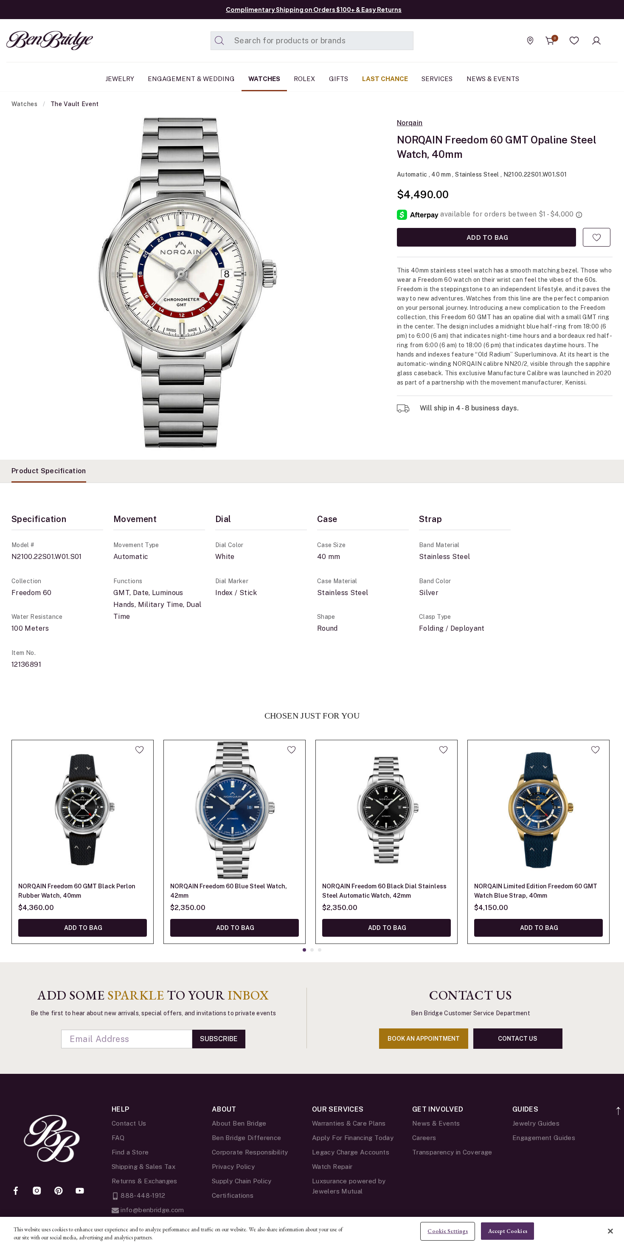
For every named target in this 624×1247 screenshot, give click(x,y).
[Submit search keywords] (219, 40)
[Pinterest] (58, 1191)
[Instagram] (37, 1191)
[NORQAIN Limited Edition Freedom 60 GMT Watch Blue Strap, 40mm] (538, 811)
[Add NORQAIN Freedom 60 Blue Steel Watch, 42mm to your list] (291, 749)
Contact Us (129, 1123)
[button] (574, 41)
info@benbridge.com (151, 1209)
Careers (424, 1137)
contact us (517, 1038)
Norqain (410, 123)
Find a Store (130, 1152)
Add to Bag (486, 237)
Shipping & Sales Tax (143, 1166)
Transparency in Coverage (452, 1152)
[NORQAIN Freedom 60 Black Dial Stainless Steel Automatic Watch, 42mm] (386, 811)
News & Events (436, 1123)
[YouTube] (80, 1191)
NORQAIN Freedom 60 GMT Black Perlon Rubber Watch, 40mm (76, 891)
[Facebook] (15, 1191)
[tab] (48, 471)
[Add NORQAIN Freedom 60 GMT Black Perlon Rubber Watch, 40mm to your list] (139, 749)
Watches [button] (264, 78)
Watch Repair (332, 1166)
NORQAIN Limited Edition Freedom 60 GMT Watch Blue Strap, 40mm (535, 891)
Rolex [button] (304, 78)
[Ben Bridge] (34, 40)
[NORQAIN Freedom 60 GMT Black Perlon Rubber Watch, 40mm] (82, 811)
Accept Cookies (507, 1231)
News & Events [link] (493, 78)
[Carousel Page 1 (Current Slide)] (304, 950)
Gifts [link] (338, 78)
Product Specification (48, 471)
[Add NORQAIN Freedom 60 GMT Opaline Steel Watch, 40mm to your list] (596, 237)
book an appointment (424, 1038)
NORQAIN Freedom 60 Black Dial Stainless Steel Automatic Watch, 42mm (384, 891)
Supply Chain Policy (242, 1181)
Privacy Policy (233, 1166)
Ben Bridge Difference (246, 1137)
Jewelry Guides (535, 1123)
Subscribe (219, 1039)
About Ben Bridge (239, 1123)
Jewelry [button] (119, 78)
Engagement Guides (543, 1137)
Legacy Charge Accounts (350, 1152)
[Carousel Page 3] (319, 950)
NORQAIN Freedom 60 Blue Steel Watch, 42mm (228, 891)
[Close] (610, 1231)
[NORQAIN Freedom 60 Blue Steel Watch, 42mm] (234, 811)
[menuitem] (119, 79)
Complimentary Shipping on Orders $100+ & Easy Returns (314, 9)
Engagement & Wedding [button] (191, 78)
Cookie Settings (447, 1231)
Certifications (232, 1195)
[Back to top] (618, 1106)
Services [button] (437, 78)
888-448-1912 (142, 1195)
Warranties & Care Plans (348, 1123)
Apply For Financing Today (353, 1137)
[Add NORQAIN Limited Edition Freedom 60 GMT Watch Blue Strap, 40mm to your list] (595, 749)
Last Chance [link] (385, 78)
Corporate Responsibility (250, 1152)
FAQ (118, 1137)
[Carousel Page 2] (312, 950)
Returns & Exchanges (144, 1181)
